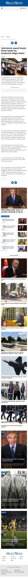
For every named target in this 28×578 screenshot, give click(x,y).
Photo (12, 560)
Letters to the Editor (19, 572)
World (3, 558)
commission (13, 77)
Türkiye (8, 36)
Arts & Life (13, 558)
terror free (3, 178)
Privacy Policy (4, 570)
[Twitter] (16, 43)
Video (3, 560)
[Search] (21, 8)
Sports (21, 558)
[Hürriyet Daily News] (14, 3)
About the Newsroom (6, 572)
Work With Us (17, 570)
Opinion (21, 556)
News (2, 36)
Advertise (3, 573)
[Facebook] (12, 43)
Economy (13, 556)
